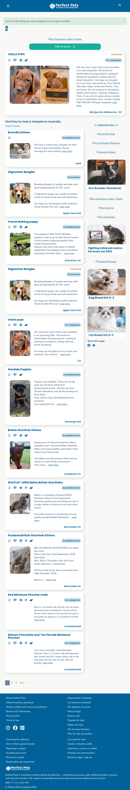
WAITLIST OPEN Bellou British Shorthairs (35, 482)
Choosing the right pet (17, 739)
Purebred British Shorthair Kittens (31, 535)
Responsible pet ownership (20, 762)
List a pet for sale (77, 739)
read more (67, 151)
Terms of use (12, 720)
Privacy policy (13, 716)
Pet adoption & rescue (79, 707)
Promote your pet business (81, 753)
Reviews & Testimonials (18, 711)
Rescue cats (74, 716)
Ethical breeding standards (20, 702)
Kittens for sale (75, 725)
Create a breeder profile (80, 744)
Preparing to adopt (15, 748)
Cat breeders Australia (79, 702)
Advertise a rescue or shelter (82, 748)
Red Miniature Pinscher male (28, 595)
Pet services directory (79, 729)
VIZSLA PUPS (16, 54)
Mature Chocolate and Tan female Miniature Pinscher (39, 636)
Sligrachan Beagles (21, 172)
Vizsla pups (16, 320)
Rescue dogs (74, 711)
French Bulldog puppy (23, 222)
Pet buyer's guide (15, 757)
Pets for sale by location (80, 734)
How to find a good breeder (20, 744)
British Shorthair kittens (24, 430)
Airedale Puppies (19, 369)
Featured (116, 54)
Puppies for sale (76, 720)
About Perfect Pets (15, 698)
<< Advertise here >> (106, 124)
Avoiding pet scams (16, 753)
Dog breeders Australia (80, 698)
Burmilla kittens (19, 132)
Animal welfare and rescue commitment (26, 707)
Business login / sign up (80, 757)
